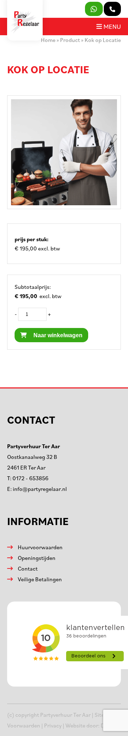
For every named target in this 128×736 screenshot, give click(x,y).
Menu (111, 26)
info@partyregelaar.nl (40, 488)
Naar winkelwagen (57, 335)
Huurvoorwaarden (40, 547)
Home (48, 39)
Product (70, 39)
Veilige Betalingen (40, 579)
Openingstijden (36, 557)
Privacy (53, 725)
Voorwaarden (23, 725)
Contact (28, 568)
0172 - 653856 (30, 478)
